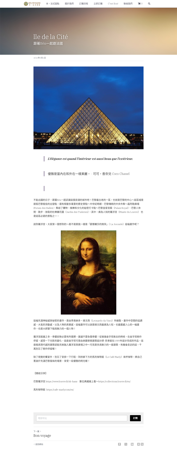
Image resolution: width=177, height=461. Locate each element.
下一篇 (36, 431)
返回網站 (39, 444)
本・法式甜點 (52, 3)
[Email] (138, 444)
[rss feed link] (142, 444)
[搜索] (149, 4)
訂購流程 (83, 3)
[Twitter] (125, 444)
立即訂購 (98, 3)
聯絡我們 (128, 3)
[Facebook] (119, 444)
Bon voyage (42, 435)
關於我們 (69, 3)
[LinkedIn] (132, 444)
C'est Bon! (113, 3)
